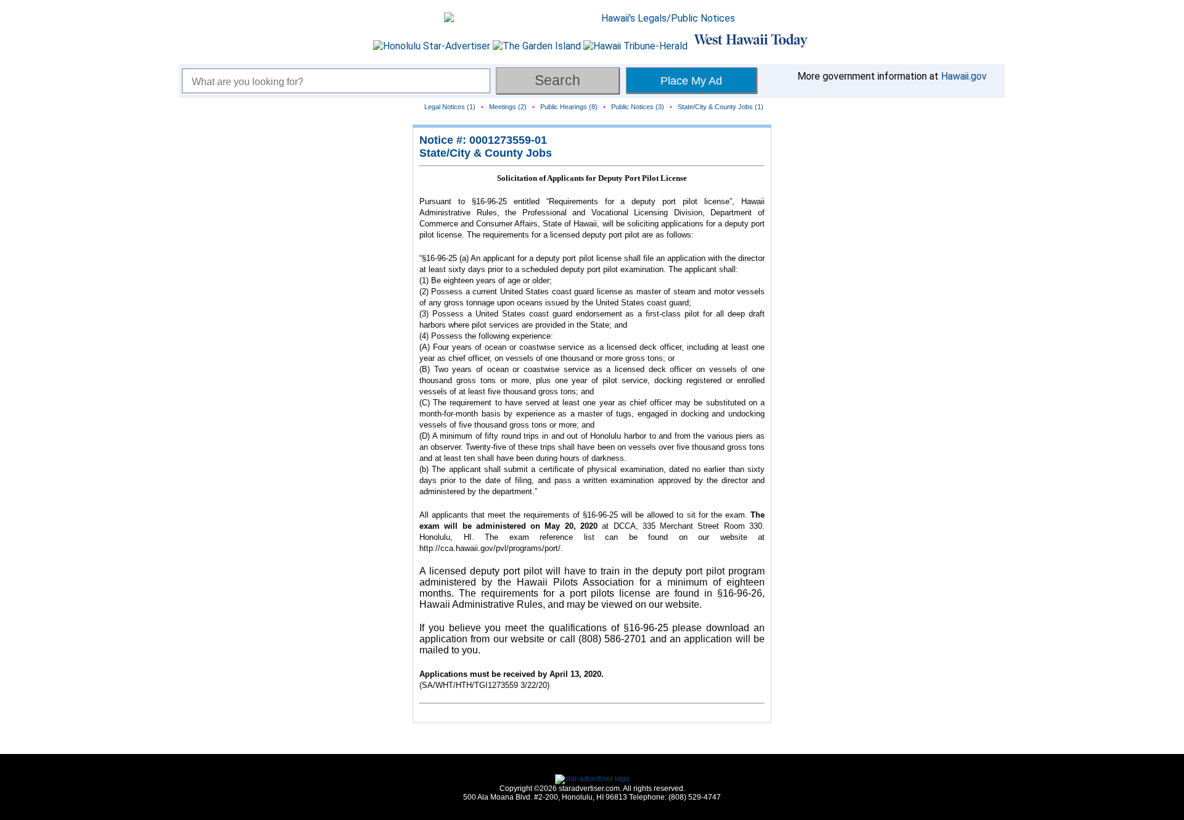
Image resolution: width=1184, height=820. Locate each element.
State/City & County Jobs (485, 153)
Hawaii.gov (964, 76)
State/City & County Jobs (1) (720, 106)
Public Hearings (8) (569, 106)
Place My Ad (691, 81)
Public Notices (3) (637, 106)
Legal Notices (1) (449, 106)
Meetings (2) (508, 106)
